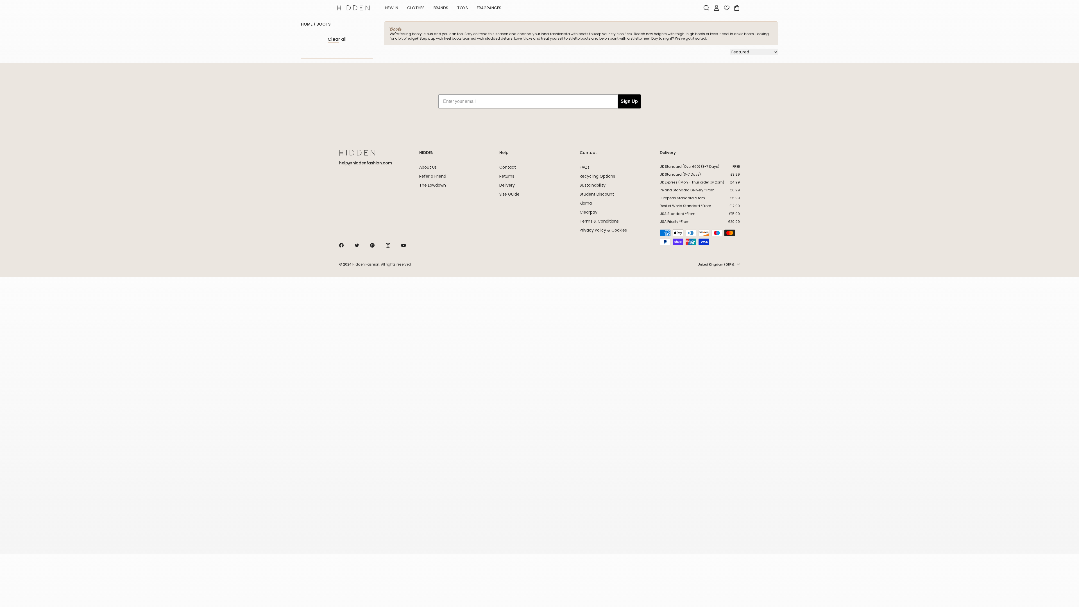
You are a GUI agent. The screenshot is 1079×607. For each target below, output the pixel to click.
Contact (507, 167)
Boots (323, 24)
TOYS (462, 8)
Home (306, 24)
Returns (506, 176)
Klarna (586, 203)
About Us (428, 167)
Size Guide (509, 194)
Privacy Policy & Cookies (603, 230)
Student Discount (597, 194)
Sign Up (629, 101)
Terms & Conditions (599, 221)
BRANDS (441, 8)
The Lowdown (432, 185)
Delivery (507, 185)
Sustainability (593, 185)
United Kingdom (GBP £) (717, 264)
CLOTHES (416, 8)
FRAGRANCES (489, 8)
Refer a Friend (432, 176)
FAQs (585, 167)
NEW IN (391, 8)
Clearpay (588, 212)
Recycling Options (597, 176)
